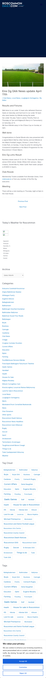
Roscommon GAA (11, 543)
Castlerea (5, 333)
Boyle (4, 322)
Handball (5, 370)
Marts (4, 401)
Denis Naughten (27, 484)
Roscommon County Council (14, 533)
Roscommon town (29, 543)
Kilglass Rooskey (8, 380)
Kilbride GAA (23, 510)
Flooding (18, 494)
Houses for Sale (8, 377)
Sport (4, 435)
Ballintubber (23, 470)
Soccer (4, 432)
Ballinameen (6, 305)
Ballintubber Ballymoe (10, 312)
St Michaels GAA (29, 547)
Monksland (28, 519)
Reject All (23, 673)
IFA (5, 510)
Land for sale (8, 514)
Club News (7, 98)
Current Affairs (7, 346)
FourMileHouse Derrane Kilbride (13, 360)
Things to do (6, 449)
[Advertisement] (23, 33)
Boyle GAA (16, 474)
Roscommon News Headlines (12, 421)
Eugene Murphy (29, 489)
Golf (22, 499)
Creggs (4, 340)
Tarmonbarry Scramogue (11, 442)
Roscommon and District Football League (19, 524)
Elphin (4, 353)
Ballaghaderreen (8, 302)
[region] (23, 659)
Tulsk (33, 553)
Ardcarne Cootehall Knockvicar (13, 288)
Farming (5, 357)
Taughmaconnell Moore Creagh (13, 445)
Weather (5, 456)
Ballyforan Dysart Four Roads (12, 316)
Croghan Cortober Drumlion (12, 343)
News (4, 408)
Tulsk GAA (7, 557)
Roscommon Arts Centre (12, 528)
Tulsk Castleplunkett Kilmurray (13, 452)
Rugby (4, 428)
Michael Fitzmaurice (12, 519)
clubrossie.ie (6, 179)
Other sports (6, 415)
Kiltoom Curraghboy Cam (11, 384)
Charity (17, 479)
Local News (16, 98)
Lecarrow (20, 514)
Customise (23, 667)
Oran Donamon (7, 411)
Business (5, 326)
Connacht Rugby (29, 479)
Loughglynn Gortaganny (29, 98)
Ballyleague (6, 319)
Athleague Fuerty (8, 295)
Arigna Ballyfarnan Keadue (11, 292)
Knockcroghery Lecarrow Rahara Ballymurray (18, 387)
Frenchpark (28, 494)
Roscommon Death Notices (12, 418)
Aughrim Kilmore (8, 299)
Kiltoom (34, 510)
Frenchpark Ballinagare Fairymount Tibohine (18, 363)
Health (4, 374)
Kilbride (12, 510)
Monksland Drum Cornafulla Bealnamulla (16, 404)
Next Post (22, 207)
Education (5, 350)
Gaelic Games (7, 367)
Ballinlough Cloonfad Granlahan (13, 309)
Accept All (23, 661)
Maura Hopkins (32, 514)
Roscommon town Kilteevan (12, 425)
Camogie (5, 329)
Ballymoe (34, 470)
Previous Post (23, 201)
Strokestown (6, 438)
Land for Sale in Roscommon (12, 391)
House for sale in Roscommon (26, 505)
